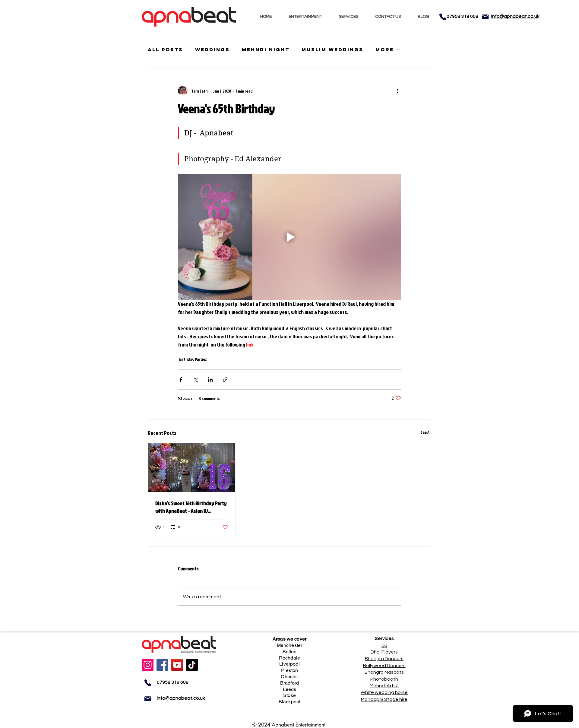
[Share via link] (225, 379)
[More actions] (397, 90)
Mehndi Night (266, 49)
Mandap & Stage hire (384, 699)
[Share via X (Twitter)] (195, 379)
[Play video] (289, 236)
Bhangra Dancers (384, 658)
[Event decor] (191, 467)
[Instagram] (147, 665)
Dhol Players (384, 652)
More (384, 49)
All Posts (165, 49)
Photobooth (384, 679)
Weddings (212, 49)
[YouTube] (177, 665)
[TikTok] (192, 665)
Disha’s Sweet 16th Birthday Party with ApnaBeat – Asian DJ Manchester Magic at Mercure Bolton (191, 506)
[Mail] (485, 17)
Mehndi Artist (384, 685)
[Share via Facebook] (181, 379)
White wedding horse (384, 692)
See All (426, 432)
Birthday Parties (193, 359)
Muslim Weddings (332, 49)
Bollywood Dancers (384, 665)
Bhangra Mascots (384, 672)
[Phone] (443, 17)
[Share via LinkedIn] (210, 379)
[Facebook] (162, 665)
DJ (384, 645)
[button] (305, 17)
